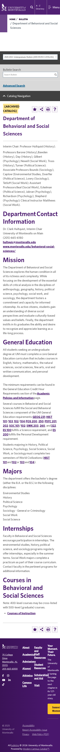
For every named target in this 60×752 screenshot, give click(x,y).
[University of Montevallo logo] (13, 7)
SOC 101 (14, 425)
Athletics (27, 675)
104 (22, 421)
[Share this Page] (41, 109)
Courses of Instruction (21, 613)
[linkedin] (9, 680)
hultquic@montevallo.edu (19, 242)
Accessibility (28, 725)
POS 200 (31, 421)
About (25, 647)
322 (53, 425)
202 (5, 425)
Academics (28, 654)
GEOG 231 (39, 416)
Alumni (26, 668)
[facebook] (3, 676)
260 (42, 425)
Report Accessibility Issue (34, 729)
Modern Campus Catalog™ (36, 748)
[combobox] (30, 57)
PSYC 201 (50, 421)
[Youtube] (3, 680)
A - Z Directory (40, 7)
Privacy (25, 734)
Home (12, 19)
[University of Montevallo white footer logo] (10, 648)
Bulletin (23, 19)
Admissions (29, 661)
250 (41, 421)
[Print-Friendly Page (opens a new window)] (48, 109)
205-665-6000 (10, 668)
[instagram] (8, 676)
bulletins (15, 745)
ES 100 (7, 430)
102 (16, 421)
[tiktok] (3, 684)
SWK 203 (32, 425)
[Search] (56, 74)
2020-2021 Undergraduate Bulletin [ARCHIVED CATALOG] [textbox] (29, 57)
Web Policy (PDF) (40, 734)
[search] (31, 7)
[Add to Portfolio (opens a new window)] (34, 109)
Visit (36, 685)
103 (10, 421)
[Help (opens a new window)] (55, 109)
